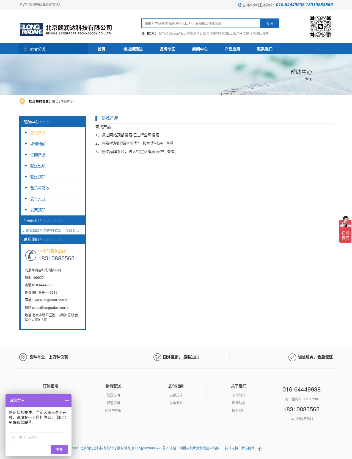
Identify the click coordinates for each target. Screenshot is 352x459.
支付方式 (38, 198)
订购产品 (38, 154)
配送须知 (38, 176)
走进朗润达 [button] (133, 49)
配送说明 (38, 165)
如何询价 (38, 143)
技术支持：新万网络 (240, 447)
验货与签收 (40, 187)
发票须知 (38, 209)
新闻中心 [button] (200, 49)
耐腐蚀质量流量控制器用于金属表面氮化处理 (59, 230)
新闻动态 (238, 402)
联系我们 (238, 410)
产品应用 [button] (232, 49)
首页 (101, 49)
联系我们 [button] (265, 49)
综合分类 (38, 49)
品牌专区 (167, 49)
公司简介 (238, 395)
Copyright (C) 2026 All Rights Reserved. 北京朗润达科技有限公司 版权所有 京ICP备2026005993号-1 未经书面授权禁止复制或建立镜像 (119, 447)
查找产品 (38, 132)
